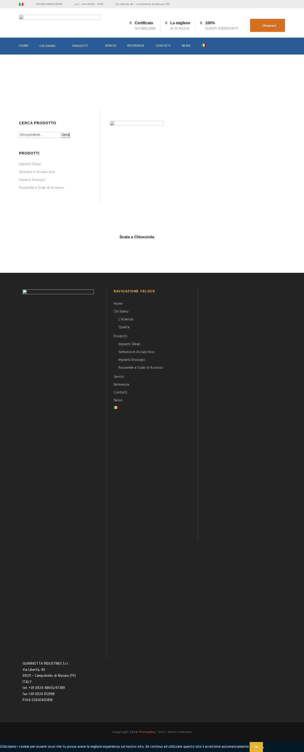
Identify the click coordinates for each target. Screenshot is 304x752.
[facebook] (276, 4)
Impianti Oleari (30, 164)
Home (23, 46)
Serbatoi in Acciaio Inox (37, 172)
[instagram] (284, 4)
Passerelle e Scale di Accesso (41, 188)
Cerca (65, 134)
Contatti (163, 46)
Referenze (136, 46)
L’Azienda (126, 319)
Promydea (147, 732)
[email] (268, 4)
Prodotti (80, 46)
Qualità (124, 327)
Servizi (111, 46)
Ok (256, 747)
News (186, 46)
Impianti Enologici (32, 180)
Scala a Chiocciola (136, 237)
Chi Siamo (47, 46)
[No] (263, 747)
